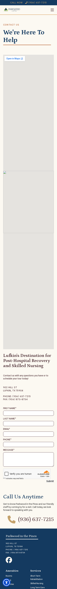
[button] (6, 582)
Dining (8, 580)
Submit (50, 481)
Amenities (12, 571)
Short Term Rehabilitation (36, 577)
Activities (10, 584)
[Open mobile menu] (37, 10)
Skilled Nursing (36, 583)
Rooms (9, 576)
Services (35, 571)
